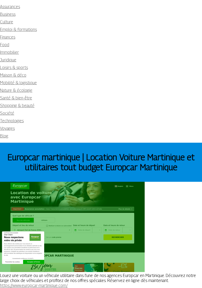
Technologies (12, 120)
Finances (7, 37)
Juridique (8, 59)
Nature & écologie (16, 90)
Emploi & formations (18, 29)
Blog (4, 136)
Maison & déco (13, 75)
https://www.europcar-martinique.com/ (34, 285)
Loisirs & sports (14, 67)
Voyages (7, 128)
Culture (6, 21)
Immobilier (9, 52)
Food (4, 44)
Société (7, 113)
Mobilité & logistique (18, 82)
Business (8, 14)
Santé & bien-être (16, 97)
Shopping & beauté (17, 105)
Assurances (10, 6)
